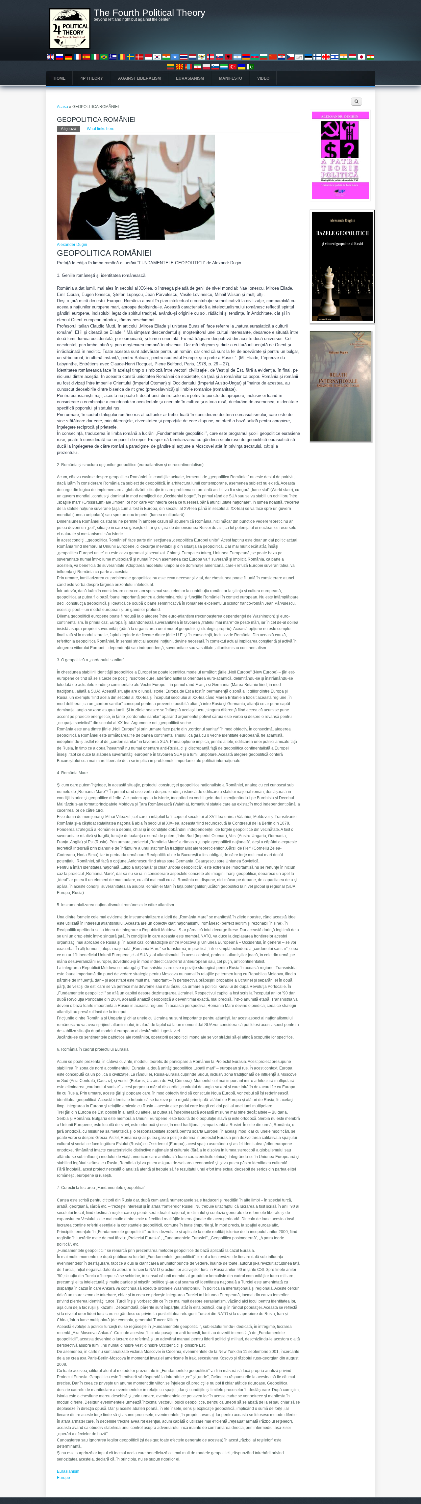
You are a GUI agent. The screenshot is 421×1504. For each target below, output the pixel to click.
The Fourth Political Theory (149, 12)
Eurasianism (190, 78)
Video (263, 78)
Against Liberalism (139, 78)
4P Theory (92, 78)
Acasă (62, 106)
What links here (100, 128)
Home (59, 78)
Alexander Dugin (72, 244)
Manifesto (230, 78)
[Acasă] (69, 48)
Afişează (70, 128)
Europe (63, 1477)
